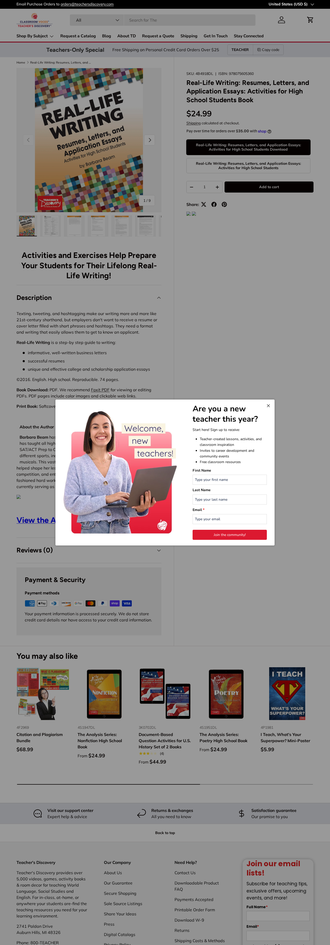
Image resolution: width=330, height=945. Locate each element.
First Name (202, 470)
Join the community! (230, 534)
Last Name (202, 490)
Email (198, 509)
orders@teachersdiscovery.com (87, 4)
